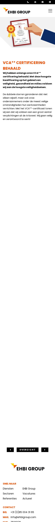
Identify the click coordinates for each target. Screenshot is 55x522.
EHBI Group (29, 488)
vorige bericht (10, 449)
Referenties (10, 498)
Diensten (8, 488)
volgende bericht (44, 449)
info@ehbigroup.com (23, 517)
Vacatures (29, 493)
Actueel (27, 498)
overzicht (27, 449)
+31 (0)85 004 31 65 (22, 512)
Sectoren (8, 493)
